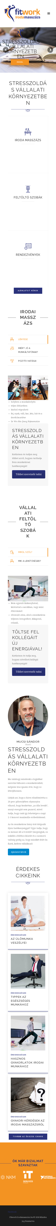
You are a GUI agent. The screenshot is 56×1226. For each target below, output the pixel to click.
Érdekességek (18, 935)
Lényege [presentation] (23, 339)
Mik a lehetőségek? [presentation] (29, 561)
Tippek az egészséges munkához (20, 1000)
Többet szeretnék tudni (28, 474)
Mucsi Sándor (28, 741)
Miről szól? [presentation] (25, 552)
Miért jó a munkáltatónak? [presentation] (28, 350)
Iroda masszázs (28, 140)
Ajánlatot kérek (18, 852)
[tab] (28, 339)
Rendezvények (28, 254)
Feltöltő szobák (28, 197)
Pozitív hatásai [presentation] (27, 361)
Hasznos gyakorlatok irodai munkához (27, 1062)
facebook (12, 1212)
